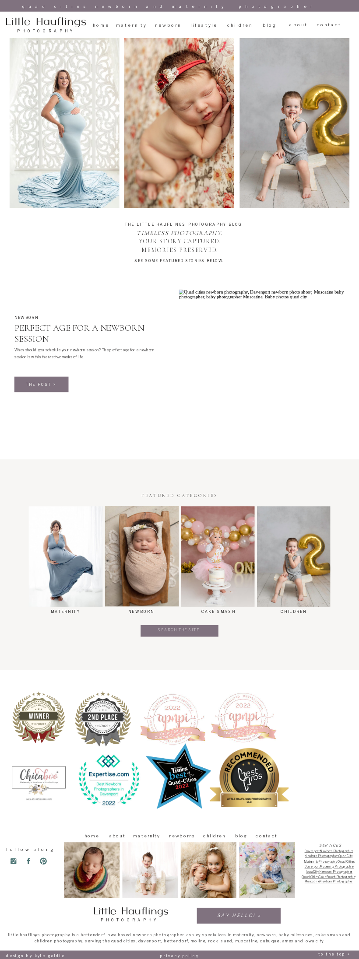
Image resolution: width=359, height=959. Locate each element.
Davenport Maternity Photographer (329, 866)
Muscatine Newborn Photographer (329, 881)
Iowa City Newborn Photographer (329, 871)
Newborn (26, 317)
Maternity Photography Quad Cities (329, 861)
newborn (266, 934)
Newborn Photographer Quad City (328, 856)
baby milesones (295, 934)
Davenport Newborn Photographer (329, 851)
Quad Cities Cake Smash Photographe (328, 876)
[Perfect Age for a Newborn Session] (261, 348)
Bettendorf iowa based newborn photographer (132, 934)
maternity (243, 934)
